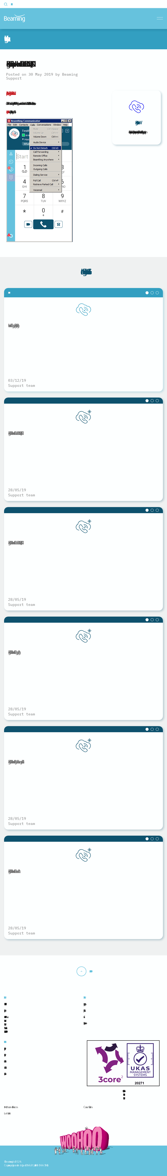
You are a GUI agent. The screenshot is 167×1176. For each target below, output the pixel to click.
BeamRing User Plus (10, 93)
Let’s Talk (7, 1113)
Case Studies (88, 1107)
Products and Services (10, 1107)
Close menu (161, 18)
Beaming (14, 18)
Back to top (90, 971)
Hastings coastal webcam (84, 1023)
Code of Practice (4, 1067)
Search (8, 4)
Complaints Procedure (4, 1073)
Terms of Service (4, 1061)
